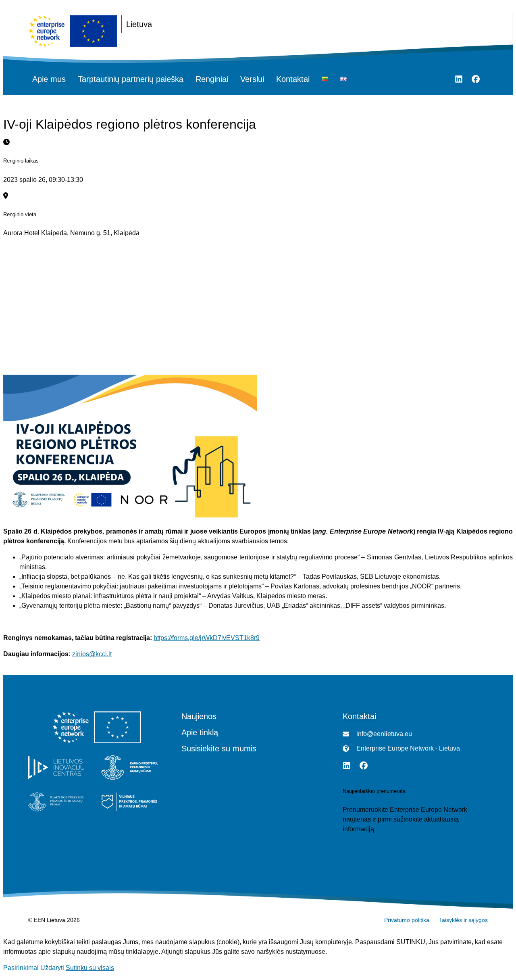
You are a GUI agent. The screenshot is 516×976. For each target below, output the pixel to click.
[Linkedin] (459, 79)
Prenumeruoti (362, 845)
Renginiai (212, 79)
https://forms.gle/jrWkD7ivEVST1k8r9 (207, 637)
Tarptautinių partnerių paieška (130, 79)
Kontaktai (293, 79)
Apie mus (49, 79)
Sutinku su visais (90, 967)
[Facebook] (476, 79)
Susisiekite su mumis (218, 748)
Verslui (252, 79)
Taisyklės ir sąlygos (463, 920)
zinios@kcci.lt (92, 654)
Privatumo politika (406, 920)
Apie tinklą (199, 732)
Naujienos (198, 716)
